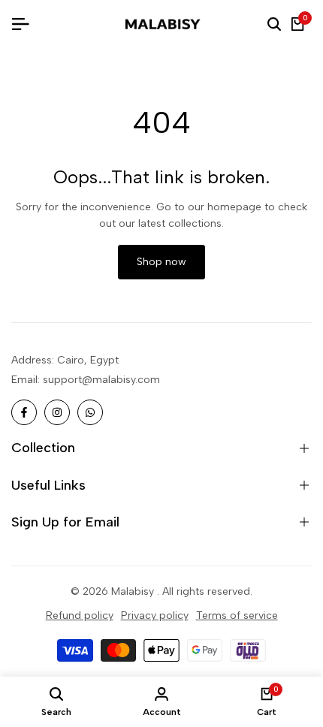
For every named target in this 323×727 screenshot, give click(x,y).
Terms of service (237, 615)
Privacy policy (155, 615)
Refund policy (79, 615)
